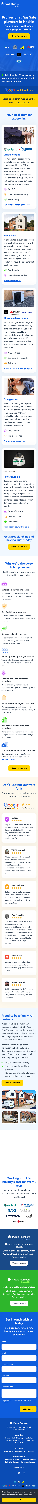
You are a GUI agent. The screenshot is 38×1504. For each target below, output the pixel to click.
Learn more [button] (28, 1494)
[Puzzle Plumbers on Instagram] (23, 1473)
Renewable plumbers (28, 1460)
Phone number (7, 1364)
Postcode (5, 1375)
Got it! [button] (19, 1500)
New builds (10, 236)
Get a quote (28, 1409)
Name (4, 1341)
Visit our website (19, 1263)
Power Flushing (20, 1443)
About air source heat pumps (17, 368)
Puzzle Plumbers (22, 1427)
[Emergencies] (19, 386)
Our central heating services (17, 205)
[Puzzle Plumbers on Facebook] (14, 1473)
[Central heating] (19, 135)
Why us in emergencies (14, 441)
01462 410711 (8, 1451)
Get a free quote (19, 36)
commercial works (9, 759)
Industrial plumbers (12, 1462)
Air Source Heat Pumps (14, 1440)
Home (7, 1438)
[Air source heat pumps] (19, 298)
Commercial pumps (28, 1462)
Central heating (12, 155)
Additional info (7, 1386)
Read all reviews (28, 807)
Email (4, 1353)
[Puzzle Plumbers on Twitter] (19, 1473)
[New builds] (19, 222)
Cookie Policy (19, 1467)
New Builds (29, 1438)
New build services (12, 280)
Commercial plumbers (11, 1460)
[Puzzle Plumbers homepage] (19, 1423)
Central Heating (17, 1438)
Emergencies (11, 399)
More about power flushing (16, 527)
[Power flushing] (19, 459)
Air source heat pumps (16, 318)
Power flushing (12, 477)
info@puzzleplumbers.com (24, 1451)
